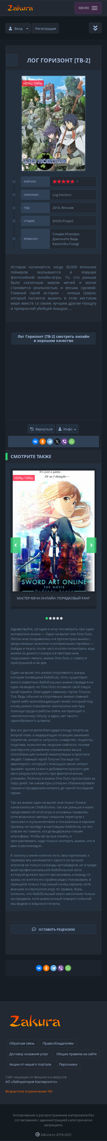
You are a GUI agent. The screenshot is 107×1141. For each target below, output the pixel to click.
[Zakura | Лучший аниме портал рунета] (20, 8)
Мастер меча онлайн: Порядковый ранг (53, 598)
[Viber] (64, 441)
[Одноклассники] (42, 441)
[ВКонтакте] (35, 441)
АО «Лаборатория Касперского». (31, 1081)
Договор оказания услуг (29, 1054)
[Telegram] (50, 441)
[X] (57, 441)
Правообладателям (58, 1043)
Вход (18, 28)
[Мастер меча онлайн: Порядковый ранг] (53, 531)
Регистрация (45, 28)
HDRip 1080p (32, 83)
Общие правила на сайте (76, 1054)
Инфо (67, 429)
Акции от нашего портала (30, 1064)
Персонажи (68, 1064)
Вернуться (44, 429)
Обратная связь (22, 1043)
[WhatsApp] (72, 441)
